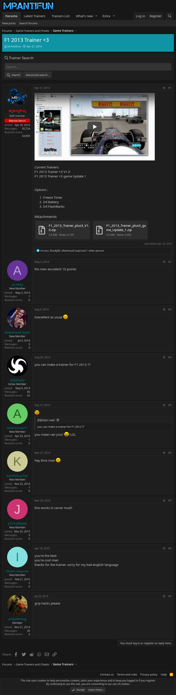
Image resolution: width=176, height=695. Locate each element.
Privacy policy (149, 674)
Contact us (107, 674)
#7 (169, 500)
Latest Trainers (34, 16)
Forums (11, 16)
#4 (169, 357)
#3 (169, 309)
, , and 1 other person (72, 250)
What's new (84, 16)
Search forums (28, 23)
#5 (169, 405)
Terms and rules (127, 674)
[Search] (169, 16)
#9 (169, 596)
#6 (169, 453)
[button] (96, 16)
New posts (9, 23)
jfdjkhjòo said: (46, 420)
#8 (169, 548)
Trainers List (61, 16)
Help (164, 674)
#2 (169, 262)
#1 (169, 88)
